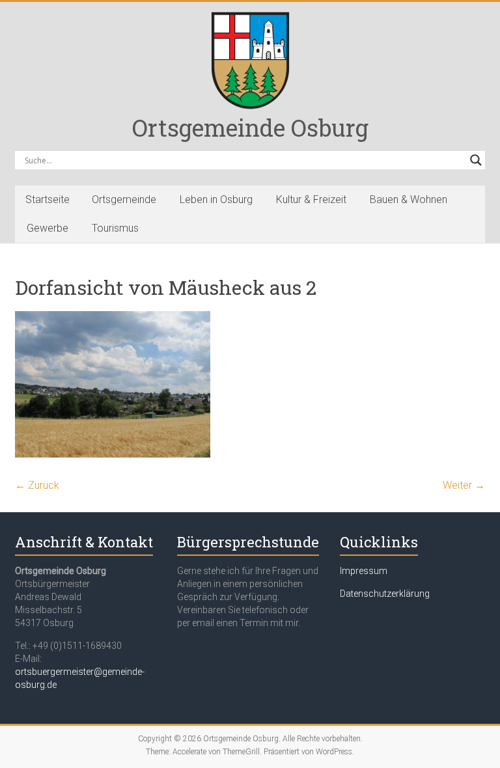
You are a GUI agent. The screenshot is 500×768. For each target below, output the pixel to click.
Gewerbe (47, 228)
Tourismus (115, 228)
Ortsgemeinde (124, 199)
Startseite (47, 199)
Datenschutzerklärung (385, 593)
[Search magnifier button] (476, 160)
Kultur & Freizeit (311, 199)
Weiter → (464, 485)
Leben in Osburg (216, 199)
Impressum (363, 571)
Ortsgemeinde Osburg (250, 127)
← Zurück (37, 485)
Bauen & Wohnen (408, 199)
